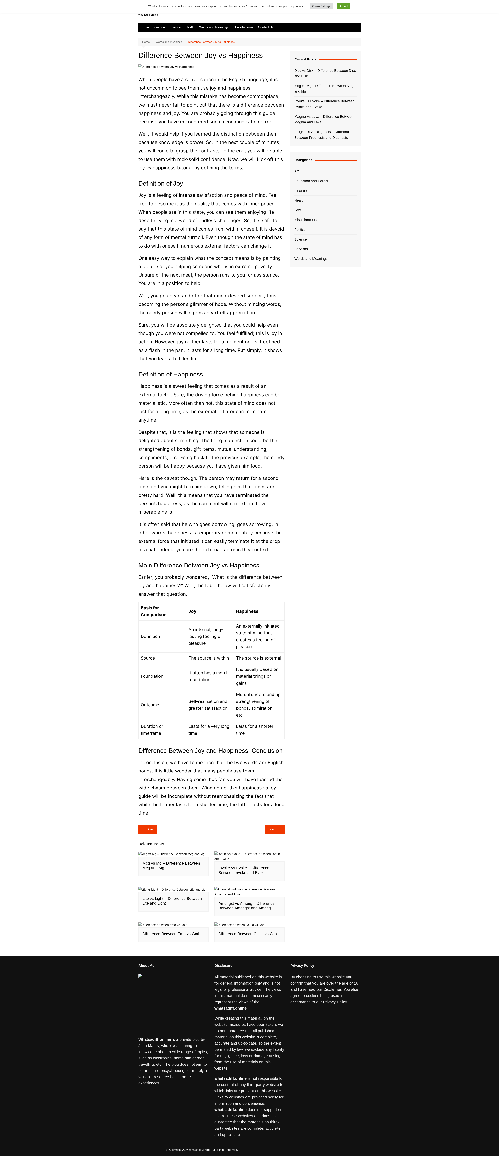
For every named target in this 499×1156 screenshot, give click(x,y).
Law (297, 210)
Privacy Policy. (335, 1002)
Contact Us (265, 27)
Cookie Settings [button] (321, 6)
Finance (159, 27)
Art (296, 171)
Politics (299, 230)
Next (272, 829)
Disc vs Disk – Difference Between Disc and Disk (325, 73)
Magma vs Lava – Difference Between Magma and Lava (324, 119)
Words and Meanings (214, 27)
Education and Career (311, 181)
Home (144, 27)
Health (190, 27)
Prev (151, 829)
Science (175, 27)
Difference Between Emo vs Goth (171, 934)
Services (301, 249)
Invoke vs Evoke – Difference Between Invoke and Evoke (324, 104)
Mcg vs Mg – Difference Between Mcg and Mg (323, 88)
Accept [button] (344, 6)
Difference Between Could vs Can (248, 934)
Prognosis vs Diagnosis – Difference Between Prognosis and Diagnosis (322, 134)
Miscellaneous (243, 27)
